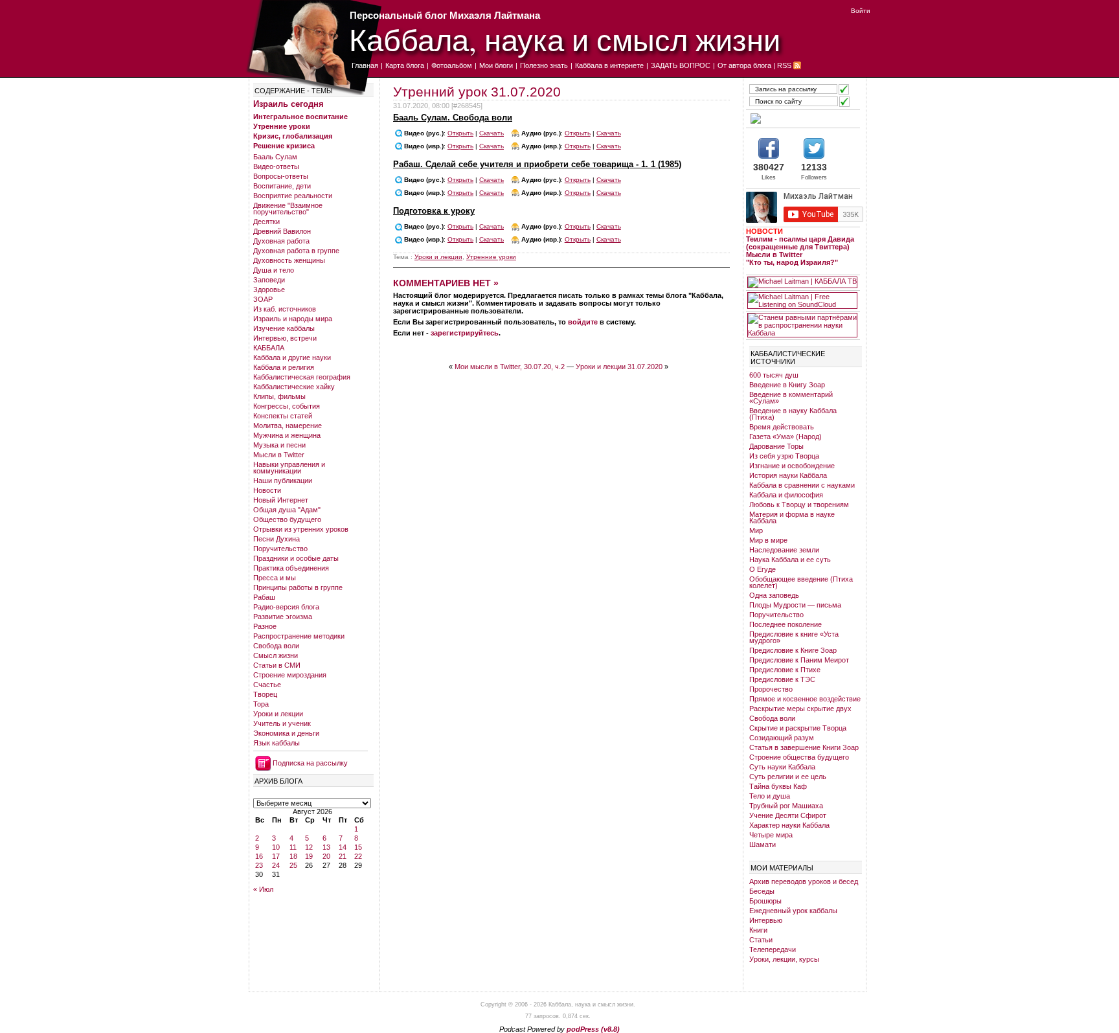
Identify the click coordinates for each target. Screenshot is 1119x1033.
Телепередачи (772, 949)
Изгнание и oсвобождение (792, 465)
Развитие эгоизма (282, 616)
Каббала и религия (283, 367)
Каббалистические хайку (294, 387)
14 (342, 847)
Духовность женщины (289, 260)
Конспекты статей (282, 416)
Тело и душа (769, 796)
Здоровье (269, 289)
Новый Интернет (280, 500)
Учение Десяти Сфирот (787, 815)
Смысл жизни (275, 655)
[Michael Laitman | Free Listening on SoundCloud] (802, 300)
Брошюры (765, 901)
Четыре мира (771, 835)
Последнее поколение (785, 624)
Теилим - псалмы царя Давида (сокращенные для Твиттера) (800, 243)
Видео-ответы (276, 166)
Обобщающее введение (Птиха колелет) (801, 582)
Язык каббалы (276, 743)
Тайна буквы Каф (778, 786)
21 (342, 856)
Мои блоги (496, 65)
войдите (583, 322)
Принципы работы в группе (298, 587)
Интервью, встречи (285, 338)
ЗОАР (263, 299)
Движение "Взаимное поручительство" (287, 208)
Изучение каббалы (284, 328)
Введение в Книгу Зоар (787, 384)
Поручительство (280, 548)
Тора (261, 704)
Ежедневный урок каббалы (793, 910)
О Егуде (762, 569)
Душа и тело (273, 270)
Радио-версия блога (286, 607)
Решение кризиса (284, 146)
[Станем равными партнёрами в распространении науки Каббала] (802, 325)
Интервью (765, 920)
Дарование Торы (776, 446)
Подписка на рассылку (310, 763)
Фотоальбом (451, 65)
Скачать (491, 133)
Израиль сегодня (288, 104)
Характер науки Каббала (789, 825)
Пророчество (771, 689)
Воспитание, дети (282, 186)
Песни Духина (276, 539)
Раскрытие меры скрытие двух (800, 708)
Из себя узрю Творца (784, 456)
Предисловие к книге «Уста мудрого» (794, 637)
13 (326, 847)
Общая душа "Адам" (287, 510)
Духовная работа (281, 241)
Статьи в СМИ (276, 665)
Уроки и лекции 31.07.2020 (619, 366)
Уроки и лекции (278, 714)
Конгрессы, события (286, 406)
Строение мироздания (289, 675)
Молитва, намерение (287, 425)
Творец (265, 694)
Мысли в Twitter (278, 455)
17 (276, 856)
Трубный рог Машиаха (786, 805)
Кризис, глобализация (292, 136)
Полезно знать (544, 65)
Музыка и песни (279, 445)
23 (259, 865)
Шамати (762, 844)
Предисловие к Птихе (784, 669)
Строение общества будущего (799, 757)
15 (358, 847)
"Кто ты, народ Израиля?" (792, 262)
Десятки (266, 221)
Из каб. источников (284, 309)
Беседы (761, 891)
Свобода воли (276, 646)
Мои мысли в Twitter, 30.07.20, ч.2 (510, 366)
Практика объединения (291, 568)
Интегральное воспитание (300, 116)
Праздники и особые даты (296, 558)
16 (259, 856)
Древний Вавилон (282, 231)
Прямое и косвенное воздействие (805, 699)
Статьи (761, 940)
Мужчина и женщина (287, 435)
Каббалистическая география (301, 377)
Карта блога (404, 65)
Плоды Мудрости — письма (795, 605)
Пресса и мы (274, 578)
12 (309, 847)
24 (276, 865)
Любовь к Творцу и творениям (799, 504)
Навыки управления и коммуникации (289, 467)
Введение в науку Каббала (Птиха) (793, 413)
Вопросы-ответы (280, 176)
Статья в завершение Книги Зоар (804, 747)
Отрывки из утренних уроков (300, 529)
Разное (265, 626)
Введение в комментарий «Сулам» (791, 397)
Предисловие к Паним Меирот (799, 660)
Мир (756, 530)
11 (293, 847)
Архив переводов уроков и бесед (803, 881)
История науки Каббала (788, 475)
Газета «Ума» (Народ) (785, 436)
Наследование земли (784, 550)
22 (358, 856)
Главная (365, 65)
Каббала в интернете (609, 65)
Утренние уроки (281, 126)
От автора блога (744, 65)
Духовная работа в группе (296, 251)
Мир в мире (768, 540)
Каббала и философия (786, 495)
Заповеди (269, 280)
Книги (758, 930)
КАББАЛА (268, 348)
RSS (784, 65)
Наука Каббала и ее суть (790, 559)
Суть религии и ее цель (787, 776)
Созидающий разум (781, 737)
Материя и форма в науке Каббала (792, 517)
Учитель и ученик (282, 723)
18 (293, 856)
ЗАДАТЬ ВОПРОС (680, 65)
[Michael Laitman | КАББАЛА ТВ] (802, 282)
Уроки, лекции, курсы (784, 959)
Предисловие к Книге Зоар (793, 650)
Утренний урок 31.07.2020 (477, 91)
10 (276, 847)
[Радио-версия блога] (802, 118)
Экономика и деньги (286, 733)
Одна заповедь (774, 595)
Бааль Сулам (275, 157)
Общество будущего (287, 519)
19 (309, 856)
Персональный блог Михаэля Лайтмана (445, 15)
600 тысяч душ (773, 375)
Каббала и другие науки (292, 357)
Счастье (267, 684)
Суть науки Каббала (782, 767)
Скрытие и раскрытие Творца (797, 728)
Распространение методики (299, 636)
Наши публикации (282, 480)
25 (293, 865)
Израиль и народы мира (292, 319)
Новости (267, 490)
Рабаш (264, 597)
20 (326, 856)
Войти (860, 10)
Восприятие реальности (292, 195)
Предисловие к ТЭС (782, 679)
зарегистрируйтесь (465, 333)
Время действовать (781, 427)
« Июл (263, 889)
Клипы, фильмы (279, 396)
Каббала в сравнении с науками (802, 485)
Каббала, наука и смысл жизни (564, 39)
